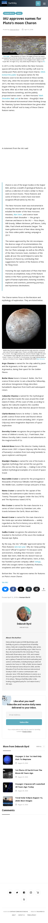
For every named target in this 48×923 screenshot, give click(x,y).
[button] (44, 3)
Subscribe (38, 3)
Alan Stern (18, 214)
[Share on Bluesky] (5, 589)
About (14, 915)
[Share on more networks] (36, 589)
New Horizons (41, 359)
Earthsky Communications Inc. (19, 911)
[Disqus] (24, 849)
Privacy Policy (27, 731)
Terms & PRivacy (31, 915)
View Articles (24, 627)
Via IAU (5, 582)
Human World (9, 13)
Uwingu (37, 561)
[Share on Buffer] (28, 589)
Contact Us (21, 915)
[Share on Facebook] (13, 589)
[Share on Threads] (21, 589)
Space (19, 13)
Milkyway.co (40, 911)
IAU (44, 61)
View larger (6, 56)
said (16, 98)
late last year (20, 547)
